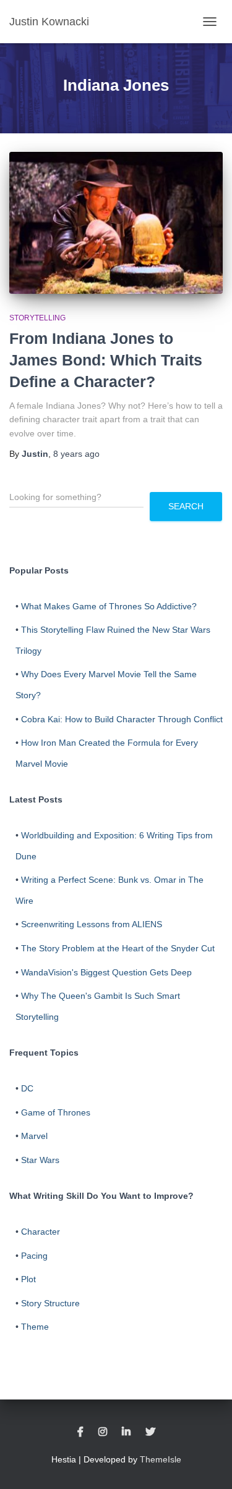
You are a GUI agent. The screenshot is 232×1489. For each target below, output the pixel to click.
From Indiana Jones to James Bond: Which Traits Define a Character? (105, 360)
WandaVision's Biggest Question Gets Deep (106, 972)
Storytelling (37, 318)
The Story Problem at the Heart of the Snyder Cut (118, 948)
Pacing (34, 1256)
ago (76, 454)
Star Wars (40, 1160)
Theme (35, 1327)
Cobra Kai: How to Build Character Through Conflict (122, 719)
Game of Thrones (55, 1112)
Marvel (34, 1136)
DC (27, 1088)
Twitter (150, 1432)
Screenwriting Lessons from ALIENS (91, 924)
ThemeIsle (160, 1459)
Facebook (80, 1432)
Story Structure (50, 1303)
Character (40, 1232)
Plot (28, 1279)
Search (186, 506)
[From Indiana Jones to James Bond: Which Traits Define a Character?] (116, 223)
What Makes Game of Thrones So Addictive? (109, 606)
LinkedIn (126, 1432)
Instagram (102, 1432)
